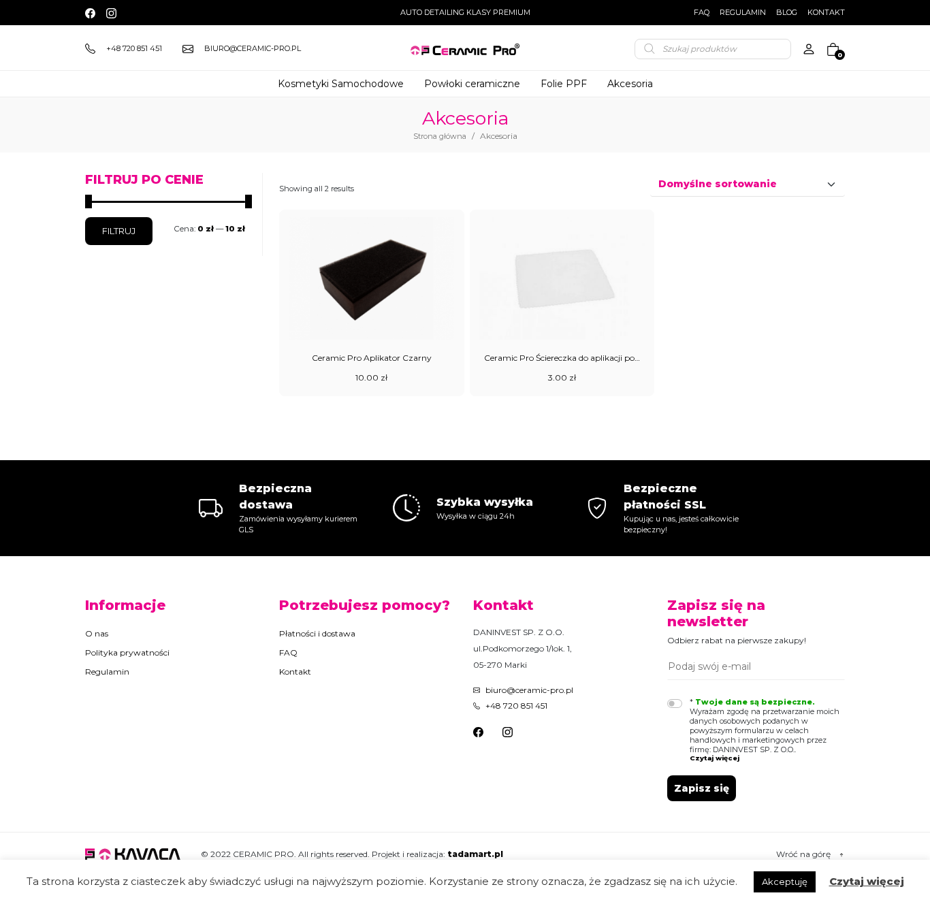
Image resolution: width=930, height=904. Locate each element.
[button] (768, 758)
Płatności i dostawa (317, 633)
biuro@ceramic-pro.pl (529, 690)
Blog (786, 12)
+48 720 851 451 (516, 705)
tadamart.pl (475, 854)
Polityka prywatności (127, 652)
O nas (96, 633)
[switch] (674, 703)
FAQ (701, 12)
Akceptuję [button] (784, 881)
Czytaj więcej (866, 881)
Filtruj (118, 230)
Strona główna (439, 136)
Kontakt (826, 12)
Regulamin (743, 12)
